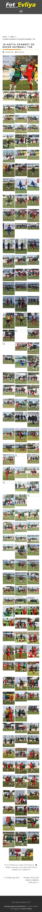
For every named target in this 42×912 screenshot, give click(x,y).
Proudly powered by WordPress (15, 906)
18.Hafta (8, 867)
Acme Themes (27, 909)
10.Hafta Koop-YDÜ (12, 878)
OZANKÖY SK (26, 870)
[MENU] (21, 11)
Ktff (30, 867)
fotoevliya (15, 867)
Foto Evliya (20, 52)
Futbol (21, 865)
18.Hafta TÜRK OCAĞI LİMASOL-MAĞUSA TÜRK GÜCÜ (31, 880)
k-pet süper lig (23, 867)
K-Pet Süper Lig (29, 865)
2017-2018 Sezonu (12, 865)
